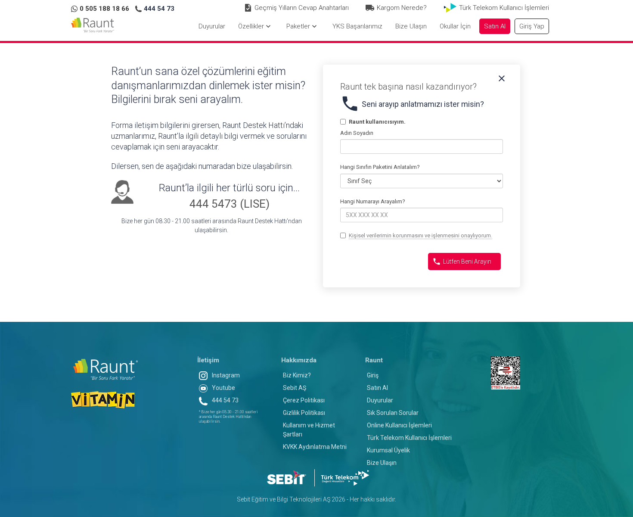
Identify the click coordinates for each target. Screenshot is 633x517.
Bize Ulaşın (382, 462)
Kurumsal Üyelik (388, 450)
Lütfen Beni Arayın (461, 261)
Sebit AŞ (294, 387)
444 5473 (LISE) (229, 203)
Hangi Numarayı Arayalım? (372, 201)
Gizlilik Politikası (304, 412)
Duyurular (380, 400)
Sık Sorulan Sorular (393, 412)
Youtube (223, 387)
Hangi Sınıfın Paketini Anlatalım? (380, 167)
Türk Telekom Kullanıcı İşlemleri (504, 8)
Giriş (373, 375)
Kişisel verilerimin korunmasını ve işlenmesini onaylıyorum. (420, 235)
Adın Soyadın (356, 133)
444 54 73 (225, 400)
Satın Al (377, 387)
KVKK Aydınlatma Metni (315, 446)
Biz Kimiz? (297, 375)
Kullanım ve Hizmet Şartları (309, 430)
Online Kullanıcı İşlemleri (399, 425)
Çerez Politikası (304, 400)
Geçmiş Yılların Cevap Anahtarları (301, 8)
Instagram (226, 375)
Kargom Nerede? (402, 8)
